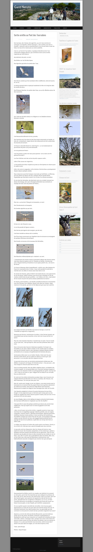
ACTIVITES (22, 28)
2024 (60, 247)
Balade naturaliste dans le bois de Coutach (67, 166)
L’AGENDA (29, 28)
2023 (60, 249)
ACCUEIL (15, 28)
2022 (60, 251)
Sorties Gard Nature (34, 39)
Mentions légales (43, 550)
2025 (60, 244)
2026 (60, 242)
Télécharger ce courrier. (64, 98)
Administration (47, 28)
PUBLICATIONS (57, 28)
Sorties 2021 (28, 39)
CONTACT (65, 28)
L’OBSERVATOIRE (37, 28)
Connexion (61, 544)
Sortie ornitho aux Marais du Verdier (66, 135)
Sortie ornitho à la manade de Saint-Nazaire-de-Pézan (69, 119)
